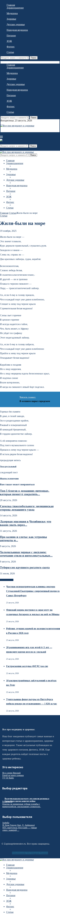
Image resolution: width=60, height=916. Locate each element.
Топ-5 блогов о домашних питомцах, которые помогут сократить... (24, 492)
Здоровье (11, 19)
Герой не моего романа (13, 775)
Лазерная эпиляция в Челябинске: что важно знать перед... (25, 523)
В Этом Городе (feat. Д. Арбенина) (18, 825)
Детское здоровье (16, 24)
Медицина (12, 13)
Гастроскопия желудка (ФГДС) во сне (27, 666)
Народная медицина (17, 30)
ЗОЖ (9, 41)
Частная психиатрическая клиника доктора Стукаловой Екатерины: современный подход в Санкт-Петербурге (33, 591)
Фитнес (11, 46)
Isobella (5, 823)
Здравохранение (15, 7)
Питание (11, 35)
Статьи (10, 52)
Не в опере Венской (11, 773)
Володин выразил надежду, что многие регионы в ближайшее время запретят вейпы (27, 799)
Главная (11, 5)
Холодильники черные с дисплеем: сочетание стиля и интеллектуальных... (26, 554)
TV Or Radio (8, 778)
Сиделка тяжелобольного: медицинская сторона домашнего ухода (27, 508)
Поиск (33, 58)
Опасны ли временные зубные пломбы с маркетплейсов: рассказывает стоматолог (21, 805)
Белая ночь (7, 801)
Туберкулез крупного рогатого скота (25, 567)
